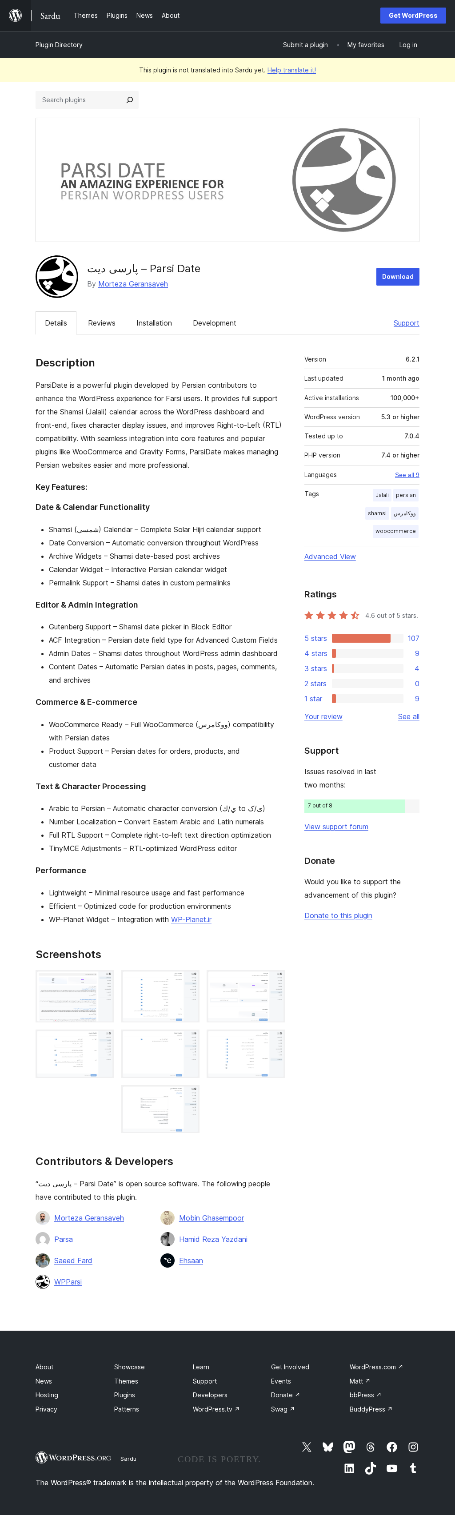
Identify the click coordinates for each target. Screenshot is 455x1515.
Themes (126, 1381)
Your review (323, 716)
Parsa (63, 1239)
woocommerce (395, 531)
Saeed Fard (73, 1260)
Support (406, 322)
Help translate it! (291, 70)
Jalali (382, 495)
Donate (285, 1395)
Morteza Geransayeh (133, 283)
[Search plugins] (130, 100)
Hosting (47, 1395)
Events (281, 1381)
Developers (210, 1395)
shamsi (377, 513)
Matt (360, 1381)
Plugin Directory (59, 44)
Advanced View (330, 556)
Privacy (46, 1409)
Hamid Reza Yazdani (213, 1239)
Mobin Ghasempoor (211, 1217)
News (44, 1381)
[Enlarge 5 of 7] (187, 1097)
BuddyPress (371, 1409)
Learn (201, 1367)
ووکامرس (405, 513)
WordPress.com (376, 1367)
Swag (283, 1409)
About (44, 1367)
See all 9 (407, 474)
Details (56, 322)
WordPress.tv (216, 1409)
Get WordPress (413, 15)
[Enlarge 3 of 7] (187, 982)
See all (408, 716)
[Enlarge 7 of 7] (273, 1041)
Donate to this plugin (338, 915)
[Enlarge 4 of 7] (187, 1041)
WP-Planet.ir (191, 919)
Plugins (124, 1395)
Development (214, 322)
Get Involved (290, 1367)
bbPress (366, 1395)
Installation (154, 322)
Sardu (128, 1458)
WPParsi (68, 1281)
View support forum (336, 826)
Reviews (102, 322)
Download (398, 276)
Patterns (126, 1409)
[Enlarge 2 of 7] (102, 1041)
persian (406, 495)
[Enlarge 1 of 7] (102, 982)
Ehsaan (191, 1260)
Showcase (129, 1367)
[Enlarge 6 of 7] (273, 982)
